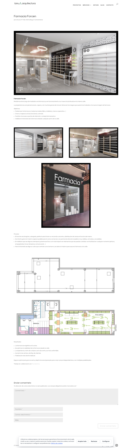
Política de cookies (57, 443)
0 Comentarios (38, 19)
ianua (18, 19)
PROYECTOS (77, 5)
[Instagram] (116, 445)
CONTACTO (109, 5)
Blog (31, 19)
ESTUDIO (96, 5)
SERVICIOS (86, 5)
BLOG (102, 5)
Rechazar (94, 441)
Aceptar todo (82, 441)
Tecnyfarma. (36, 364)
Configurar (106, 441)
